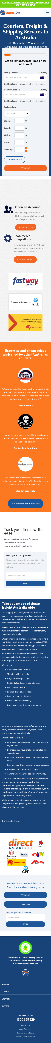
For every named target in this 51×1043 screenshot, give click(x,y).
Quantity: (8, 149)
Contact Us (25, 1025)
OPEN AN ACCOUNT (26, 227)
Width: (7, 135)
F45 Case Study (26, 405)
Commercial (25, 84)
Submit (25, 583)
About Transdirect (25, 1029)
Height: (7, 142)
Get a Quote (25, 168)
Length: (7, 128)
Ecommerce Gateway (25, 260)
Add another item (14, 160)
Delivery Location (12, 89)
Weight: (7, 120)
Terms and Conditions (25, 1033)
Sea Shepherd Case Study (25, 448)
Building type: (10, 84)
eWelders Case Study (25, 490)
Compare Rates (25, 904)
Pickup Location (11, 72)
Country (43, 72)
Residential (40, 84)
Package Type (10, 107)
